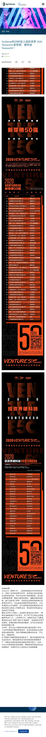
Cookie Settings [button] (9, 731)
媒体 (7, 31)
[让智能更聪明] (8, 4)
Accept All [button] (23, 731)
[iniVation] (21, 4)
